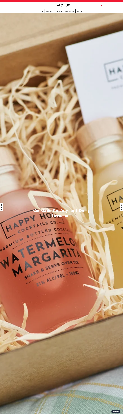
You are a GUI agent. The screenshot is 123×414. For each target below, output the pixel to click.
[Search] (22, 5)
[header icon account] (97, 5)
